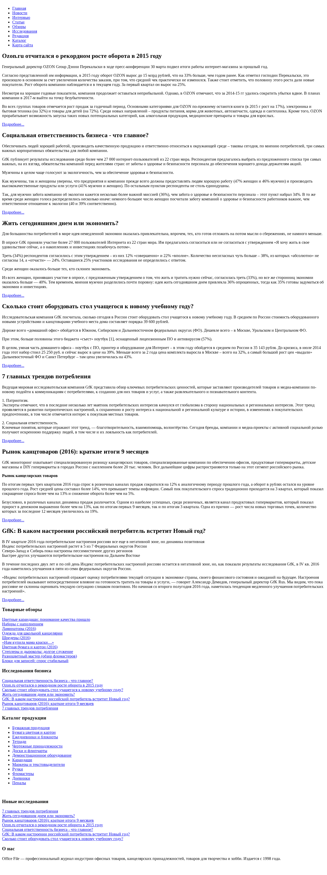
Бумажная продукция (31, 728)
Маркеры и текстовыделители (38, 764)
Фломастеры (23, 773)
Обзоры (19, 26)
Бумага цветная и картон (34, 732)
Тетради (19, 741)
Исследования (24, 31)
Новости (19, 13)
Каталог (19, 40)
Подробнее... (13, 124)
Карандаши (22, 760)
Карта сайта (22, 45)
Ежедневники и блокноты (35, 737)
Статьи (18, 22)
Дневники (21, 778)
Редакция (20, 36)
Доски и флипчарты (29, 751)
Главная (19, 8)
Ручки (17, 769)
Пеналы (19, 783)
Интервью (21, 17)
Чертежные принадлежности (37, 746)
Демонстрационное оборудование (42, 755)
